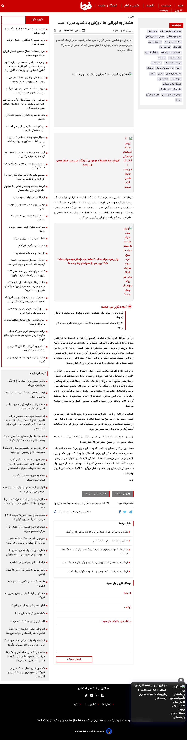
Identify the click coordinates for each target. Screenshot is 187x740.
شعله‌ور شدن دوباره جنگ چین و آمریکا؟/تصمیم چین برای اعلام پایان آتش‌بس (25, 300)
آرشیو (76, 704)
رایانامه (127, 608)
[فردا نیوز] (86, 6)
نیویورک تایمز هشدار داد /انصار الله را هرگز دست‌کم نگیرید (24, 166)
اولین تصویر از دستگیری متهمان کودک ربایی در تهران (26, 42)
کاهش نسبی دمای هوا (95, 494)
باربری (160, 73)
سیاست (166, 5)
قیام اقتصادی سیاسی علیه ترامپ (29, 198)
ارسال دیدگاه (74, 659)
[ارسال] (61, 31)
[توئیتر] (85, 695)
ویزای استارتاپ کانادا (172, 42)
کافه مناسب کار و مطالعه (171, 52)
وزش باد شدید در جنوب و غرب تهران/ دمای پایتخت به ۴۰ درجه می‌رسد (94, 552)
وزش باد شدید (121, 494)
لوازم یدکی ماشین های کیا (170, 89)
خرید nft (162, 58)
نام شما (127, 593)
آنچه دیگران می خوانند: (114, 307)
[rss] (101, 695)
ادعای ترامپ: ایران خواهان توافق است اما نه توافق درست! (24, 322)
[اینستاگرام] (96, 695)
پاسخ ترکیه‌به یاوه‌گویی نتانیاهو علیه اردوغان (28, 218)
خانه (180, 5)
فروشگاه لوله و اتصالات (172, 84)
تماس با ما (91, 704)
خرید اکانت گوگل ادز (173, 63)
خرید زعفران (157, 63)
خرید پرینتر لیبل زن (173, 73)
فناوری (179, 10)
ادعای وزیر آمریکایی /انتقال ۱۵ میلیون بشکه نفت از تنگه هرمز (26, 348)
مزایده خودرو (176, 79)
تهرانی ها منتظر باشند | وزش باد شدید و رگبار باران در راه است (95, 563)
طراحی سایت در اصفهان (171, 94)
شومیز (178, 100)
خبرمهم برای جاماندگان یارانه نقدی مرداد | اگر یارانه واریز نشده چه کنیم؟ (24, 177)
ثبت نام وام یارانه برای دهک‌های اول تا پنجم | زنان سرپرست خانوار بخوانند (26, 80)
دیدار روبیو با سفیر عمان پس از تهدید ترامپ (26, 207)
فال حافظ (177, 47)
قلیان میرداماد (164, 47)
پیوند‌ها (163, 10)
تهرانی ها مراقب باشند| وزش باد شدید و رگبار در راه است (98, 572)
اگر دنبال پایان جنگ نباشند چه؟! (29, 253)
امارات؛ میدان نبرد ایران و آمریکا (29, 238)
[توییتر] (125, 512)
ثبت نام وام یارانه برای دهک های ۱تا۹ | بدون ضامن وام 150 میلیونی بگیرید (26, 273)
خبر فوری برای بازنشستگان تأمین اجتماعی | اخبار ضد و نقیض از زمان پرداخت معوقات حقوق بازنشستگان (150, 692)
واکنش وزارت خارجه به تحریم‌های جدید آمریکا (25, 360)
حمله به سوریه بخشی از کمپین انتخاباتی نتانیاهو (25, 117)
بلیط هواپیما (163, 79)
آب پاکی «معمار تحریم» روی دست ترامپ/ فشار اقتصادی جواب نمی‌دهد (26, 262)
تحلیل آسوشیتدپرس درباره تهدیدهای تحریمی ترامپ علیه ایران (26, 311)
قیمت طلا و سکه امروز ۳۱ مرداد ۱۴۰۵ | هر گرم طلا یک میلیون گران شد (24, 155)
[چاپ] (56, 31)
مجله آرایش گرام (151, 52)
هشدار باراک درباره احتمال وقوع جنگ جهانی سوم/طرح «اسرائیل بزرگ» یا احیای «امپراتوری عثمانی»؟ (24, 287)
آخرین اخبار (37, 19)
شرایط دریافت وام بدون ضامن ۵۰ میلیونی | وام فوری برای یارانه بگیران (24, 188)
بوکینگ (150, 68)
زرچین (178, 68)
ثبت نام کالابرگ (175, 58)
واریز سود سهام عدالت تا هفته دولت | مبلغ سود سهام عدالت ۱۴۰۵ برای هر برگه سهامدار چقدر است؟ (88, 262)
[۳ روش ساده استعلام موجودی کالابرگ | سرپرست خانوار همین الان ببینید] (126, 163)
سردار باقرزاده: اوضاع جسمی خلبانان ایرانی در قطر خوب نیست (24, 53)
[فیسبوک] (120, 512)
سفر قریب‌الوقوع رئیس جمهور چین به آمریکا (27, 229)
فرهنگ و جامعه (108, 5)
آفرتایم (152, 73)
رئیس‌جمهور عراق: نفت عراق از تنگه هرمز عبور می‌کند (25, 31)
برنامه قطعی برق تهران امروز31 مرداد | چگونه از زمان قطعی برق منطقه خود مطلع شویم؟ (24, 335)
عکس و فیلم (132, 5)
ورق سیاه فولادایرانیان (164, 68)
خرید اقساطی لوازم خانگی (170, 31)
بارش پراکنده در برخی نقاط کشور (110, 541)
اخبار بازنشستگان (174, 36)
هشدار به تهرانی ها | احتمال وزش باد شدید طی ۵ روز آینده (97, 532)
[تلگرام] (131, 512)
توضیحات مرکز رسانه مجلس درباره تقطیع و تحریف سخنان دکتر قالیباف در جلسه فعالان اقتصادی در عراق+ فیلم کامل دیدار (24, 66)
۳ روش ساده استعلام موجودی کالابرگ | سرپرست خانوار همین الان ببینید (88, 163)
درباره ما (107, 704)
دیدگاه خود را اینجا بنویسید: (116, 622)
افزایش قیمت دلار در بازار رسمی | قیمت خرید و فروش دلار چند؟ (25, 128)
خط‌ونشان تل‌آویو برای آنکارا (31, 246)
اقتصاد (150, 5)
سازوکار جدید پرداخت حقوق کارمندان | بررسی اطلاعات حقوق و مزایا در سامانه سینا (26, 142)
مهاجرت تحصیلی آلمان (155, 36)
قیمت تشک (152, 31)
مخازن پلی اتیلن (154, 42)
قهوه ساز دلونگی (152, 94)
